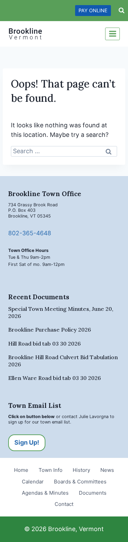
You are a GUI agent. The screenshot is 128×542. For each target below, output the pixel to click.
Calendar (33, 481)
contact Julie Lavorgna (85, 416)
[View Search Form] (121, 10)
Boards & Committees (80, 481)
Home (21, 470)
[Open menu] (112, 34)
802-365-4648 (29, 233)
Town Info (50, 470)
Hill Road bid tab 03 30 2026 (44, 343)
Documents (92, 493)
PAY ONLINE (93, 10)
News (107, 470)
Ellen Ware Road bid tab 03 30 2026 (54, 377)
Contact (64, 504)
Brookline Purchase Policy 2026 (49, 329)
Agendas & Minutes (45, 493)
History (81, 470)
